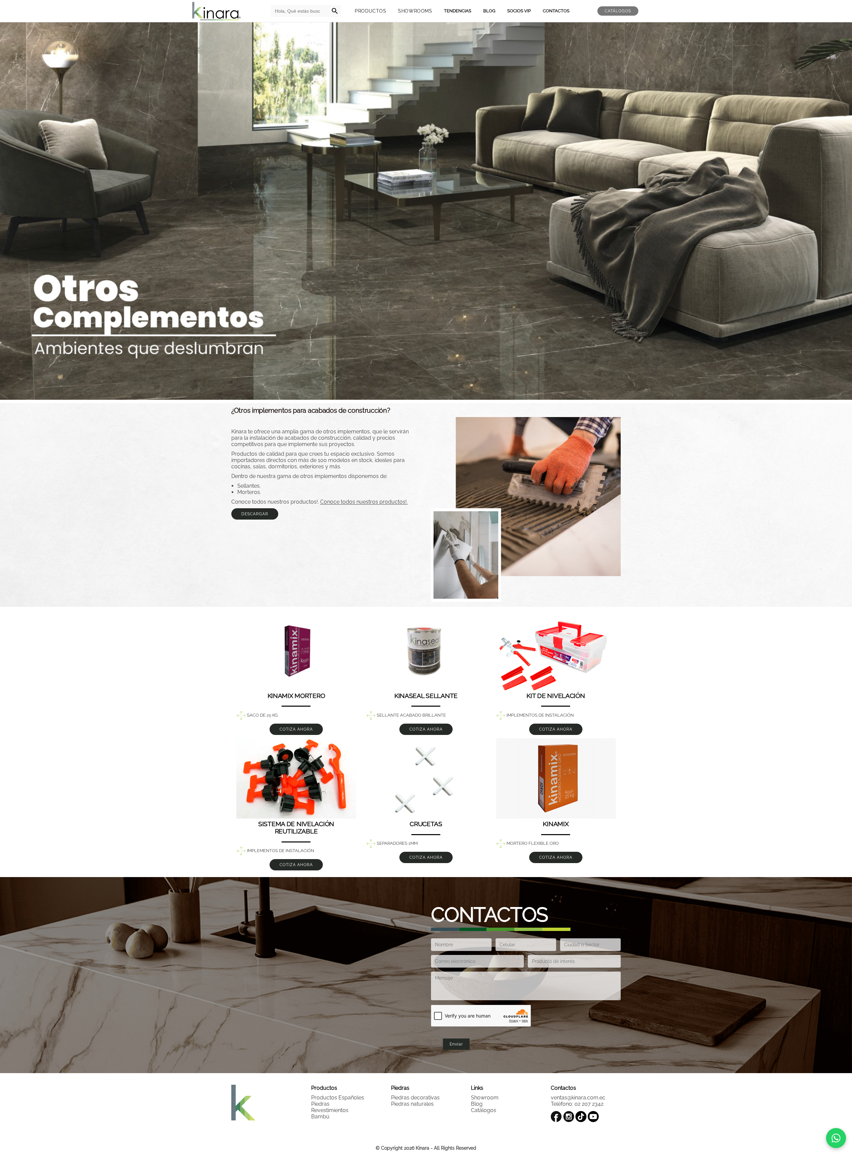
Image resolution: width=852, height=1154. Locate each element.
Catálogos (483, 1110)
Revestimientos (329, 1110)
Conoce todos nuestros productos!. (364, 502)
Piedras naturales (412, 1104)
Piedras (320, 1104)
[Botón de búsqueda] (335, 11)
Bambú (320, 1116)
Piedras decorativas (415, 1097)
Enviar (456, 1044)
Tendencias (457, 10)
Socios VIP (519, 10)
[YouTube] (593, 1116)
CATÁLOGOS (618, 11)
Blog (489, 10)
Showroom (485, 1097)
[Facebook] (556, 1116)
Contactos (556, 10)
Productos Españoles (337, 1097)
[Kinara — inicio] (216, 11)
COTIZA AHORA (296, 729)
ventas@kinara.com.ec (578, 1097)
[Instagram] (568, 1116)
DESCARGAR (254, 514)
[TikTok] (580, 1116)
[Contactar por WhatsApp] (836, 1138)
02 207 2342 (588, 1104)
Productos (370, 11)
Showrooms (415, 11)
